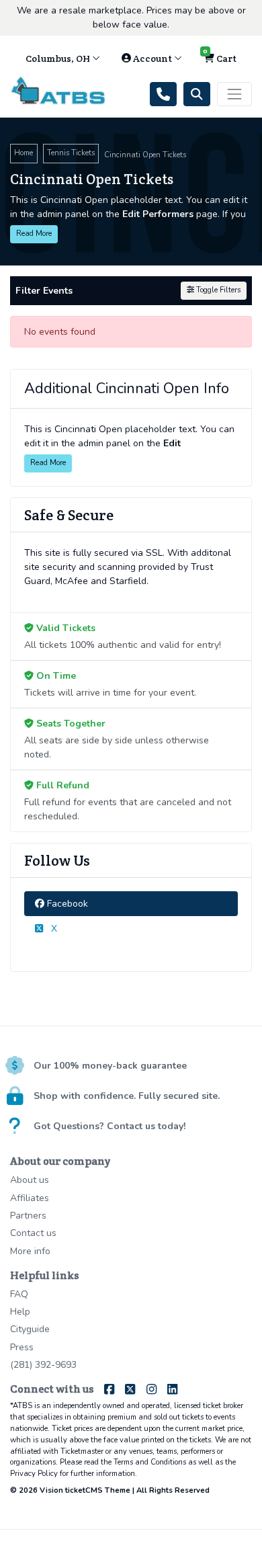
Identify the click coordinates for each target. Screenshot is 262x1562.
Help (20, 1311)
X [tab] (52, 928)
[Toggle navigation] (234, 94)
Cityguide (30, 1329)
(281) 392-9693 (43, 1364)
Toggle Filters (217, 290)
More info (30, 1251)
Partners (28, 1215)
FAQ (19, 1294)
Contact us (33, 1233)
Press (22, 1347)
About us (29, 1180)
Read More (34, 234)
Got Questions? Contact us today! (109, 1126)
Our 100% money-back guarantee (110, 1065)
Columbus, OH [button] (59, 58)
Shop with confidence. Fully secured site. (127, 1096)
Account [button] (152, 58)
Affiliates (29, 1198)
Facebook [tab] (66, 903)
